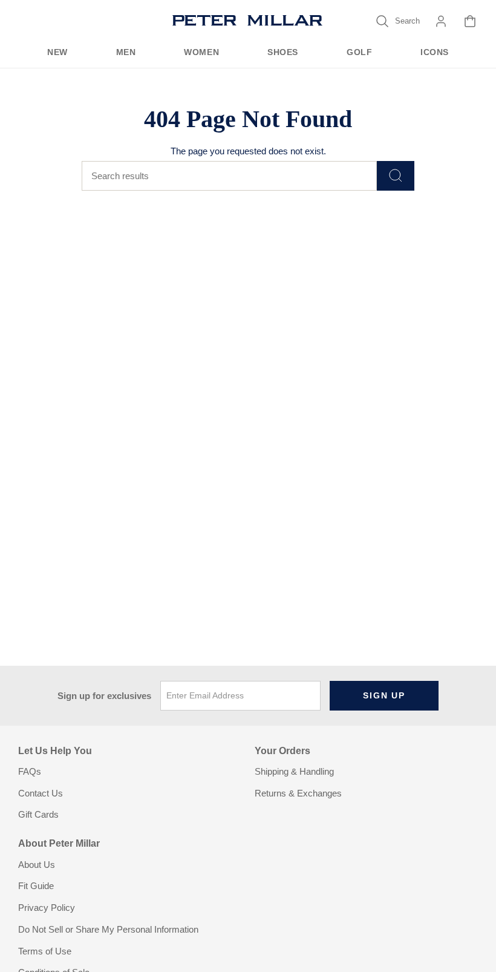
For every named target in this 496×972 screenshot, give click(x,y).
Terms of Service (211, 571)
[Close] (354, 385)
